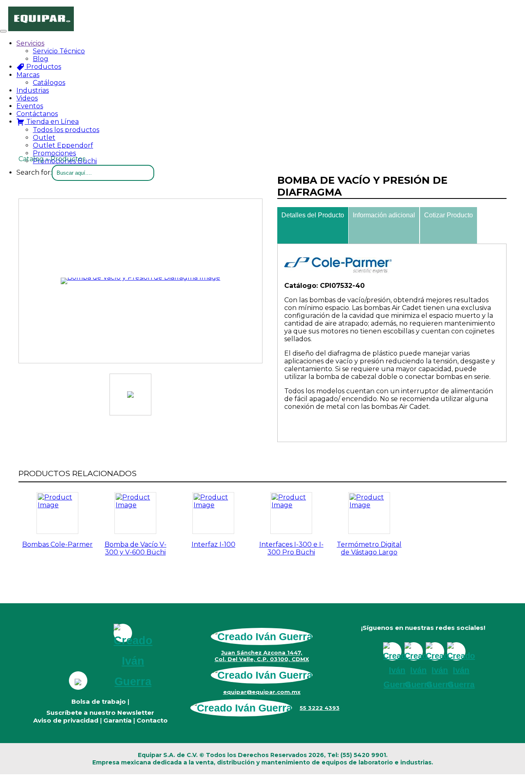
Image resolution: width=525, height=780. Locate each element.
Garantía (117, 720)
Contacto (152, 720)
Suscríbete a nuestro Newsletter (100, 712)
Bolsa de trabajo (98, 701)
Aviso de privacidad (65, 720)
